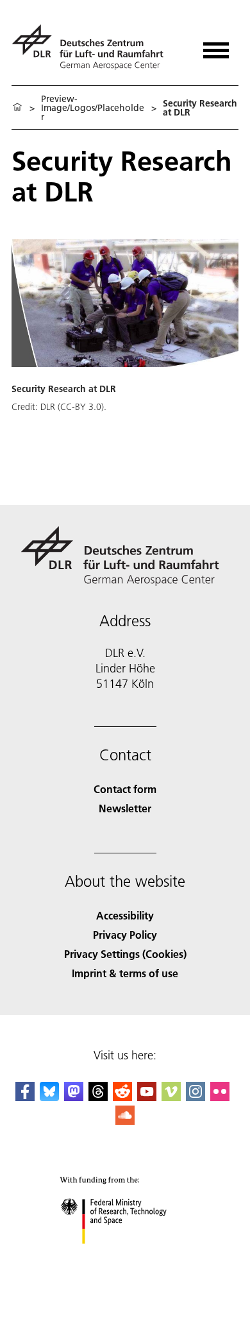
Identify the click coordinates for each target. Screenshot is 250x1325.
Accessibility (125, 915)
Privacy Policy (125, 934)
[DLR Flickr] (219, 1097)
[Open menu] (216, 45)
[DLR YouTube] (146, 1097)
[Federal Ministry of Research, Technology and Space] (125, 1256)
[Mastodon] (73, 1097)
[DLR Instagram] (195, 1097)
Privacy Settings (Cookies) (125, 954)
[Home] (17, 107)
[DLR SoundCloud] (125, 1120)
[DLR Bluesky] (49, 1097)
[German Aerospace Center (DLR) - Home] (93, 47)
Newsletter (125, 808)
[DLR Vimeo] (171, 1097)
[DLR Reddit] (122, 1097)
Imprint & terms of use (125, 973)
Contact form (125, 789)
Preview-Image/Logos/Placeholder (92, 107)
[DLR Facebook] (25, 1097)
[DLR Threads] (98, 1097)
